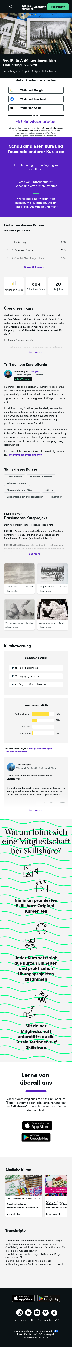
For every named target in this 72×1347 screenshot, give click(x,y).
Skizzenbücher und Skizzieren (22, 490)
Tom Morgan (23, 764)
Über (15, 1320)
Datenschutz (44, 1320)
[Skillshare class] (23, 1185)
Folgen (35, 371)
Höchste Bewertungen (15, 748)
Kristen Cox (11, 586)
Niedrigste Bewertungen (40, 748)
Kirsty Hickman (46, 586)
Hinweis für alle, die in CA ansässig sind (36, 1334)
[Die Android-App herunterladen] (48, 1298)
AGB (56, 1320)
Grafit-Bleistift (14, 476)
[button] (5, 7)
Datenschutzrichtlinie (28, 130)
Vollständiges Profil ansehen (25, 454)
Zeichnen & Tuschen (17, 483)
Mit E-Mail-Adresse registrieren (36, 121)
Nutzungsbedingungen (53, 128)
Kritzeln (49, 490)
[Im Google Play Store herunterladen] (36, 1137)
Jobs (23, 1320)
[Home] (28, 7)
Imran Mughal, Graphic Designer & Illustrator (29, 71)
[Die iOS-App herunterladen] (23, 1298)
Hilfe (32, 1320)
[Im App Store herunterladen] (36, 1125)
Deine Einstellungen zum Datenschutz (33, 1331)
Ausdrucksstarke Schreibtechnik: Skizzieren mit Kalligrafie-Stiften (22, 1207)
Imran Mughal (26, 371)
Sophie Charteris (47, 623)
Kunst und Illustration (41, 476)
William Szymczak (14, 623)
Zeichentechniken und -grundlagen (25, 497)
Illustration (56, 497)
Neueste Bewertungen (16, 752)
